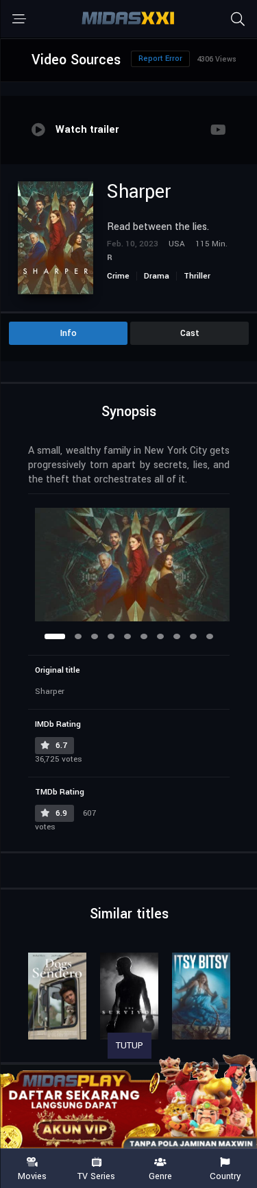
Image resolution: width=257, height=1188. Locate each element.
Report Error (160, 58)
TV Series (96, 1175)
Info (68, 333)
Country (225, 1175)
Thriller (197, 276)
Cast (189, 333)
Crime (118, 276)
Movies (32, 1175)
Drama (156, 276)
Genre (160, 1175)
